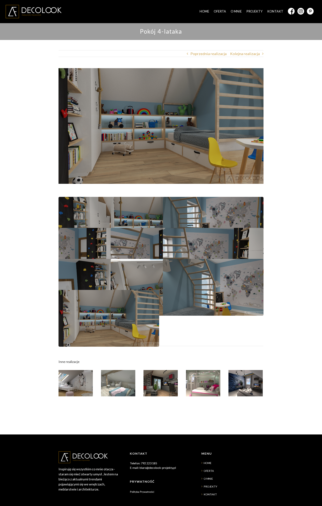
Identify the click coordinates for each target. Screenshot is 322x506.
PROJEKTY (210, 486)
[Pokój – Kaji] (203, 398)
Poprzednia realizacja (208, 53)
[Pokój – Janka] (245, 398)
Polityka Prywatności (142, 491)
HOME (207, 463)
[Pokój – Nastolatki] (118, 398)
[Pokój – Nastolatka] (160, 398)
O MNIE (208, 478)
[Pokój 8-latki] (76, 398)
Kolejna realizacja (245, 53)
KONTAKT (210, 494)
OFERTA (209, 470)
